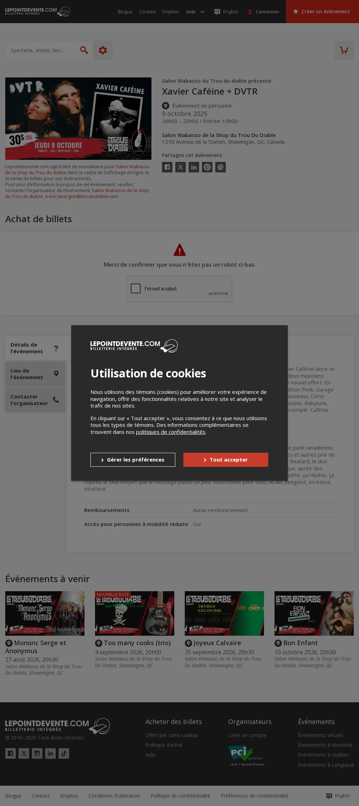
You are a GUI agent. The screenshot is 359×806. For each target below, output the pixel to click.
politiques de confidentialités (170, 431)
